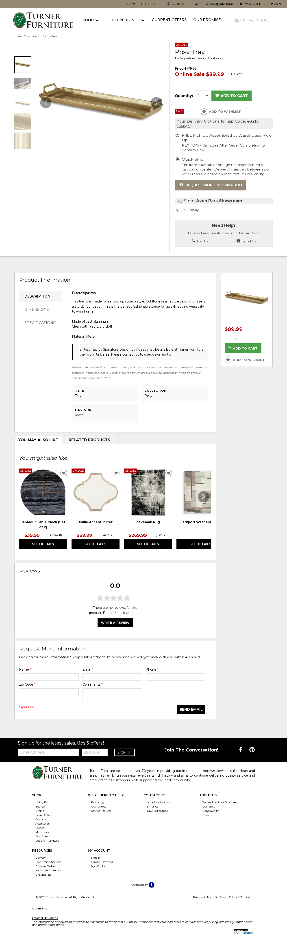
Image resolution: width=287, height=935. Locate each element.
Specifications (39, 323)
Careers (207, 815)
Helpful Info (126, 20)
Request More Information (214, 185)
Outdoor (41, 819)
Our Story (208, 806)
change (183, 126)
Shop (88, 20)
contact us (131, 354)
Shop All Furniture (47, 840)
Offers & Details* (239, 897)
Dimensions (36, 309)
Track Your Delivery (138, 4)
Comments (92, 684)
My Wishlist (98, 866)
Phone (152, 669)
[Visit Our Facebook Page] (241, 750)
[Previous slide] (27, 496)
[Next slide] (203, 496)
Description (37, 296)
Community (210, 810)
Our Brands (43, 836)
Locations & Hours (158, 802)
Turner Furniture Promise (219, 802)
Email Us (248, 241)
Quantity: (184, 95)
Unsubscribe (43, 874)
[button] (156, 102)
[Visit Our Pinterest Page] (252, 750)
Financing (97, 802)
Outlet (39, 827)
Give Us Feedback (158, 810)
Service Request (101, 810)
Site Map (220, 897)
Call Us (202, 241)
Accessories (33, 36)
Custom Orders (45, 866)
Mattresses (42, 832)
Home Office (43, 815)
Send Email (191, 709)
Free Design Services (48, 862)
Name (25, 669)
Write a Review (115, 623)
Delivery (40, 857)
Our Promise (207, 20)
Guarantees (98, 806)
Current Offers (169, 20)
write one (133, 613)
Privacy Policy (202, 897)
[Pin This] (179, 112)
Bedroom (41, 806)
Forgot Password (102, 862)
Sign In (95, 857)
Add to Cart (234, 95)
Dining (39, 810)
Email (88, 669)
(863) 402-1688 (221, 4)
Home (18, 36)
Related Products (89, 440)
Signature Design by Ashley (201, 58)
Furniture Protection (48, 870)
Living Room (43, 802)
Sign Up (124, 752)
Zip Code (27, 684)
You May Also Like (38, 440)
